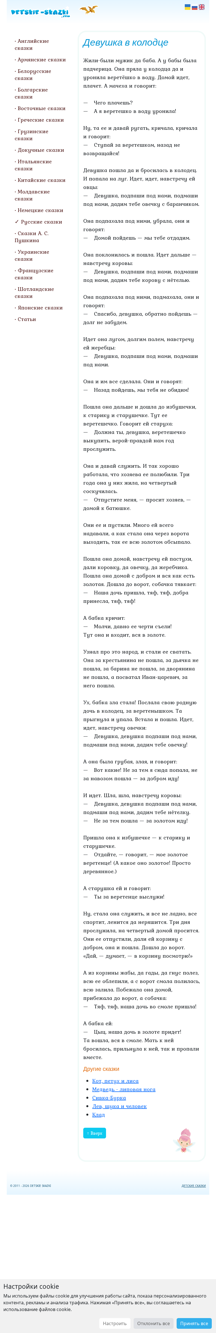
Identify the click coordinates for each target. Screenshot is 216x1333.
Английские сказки (32, 44)
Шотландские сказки (34, 292)
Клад (98, 1114)
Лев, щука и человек (119, 1106)
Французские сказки (34, 274)
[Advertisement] (108, 1263)
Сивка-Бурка (109, 1097)
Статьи (27, 319)
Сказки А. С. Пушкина (32, 236)
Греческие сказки (41, 119)
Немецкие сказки (40, 210)
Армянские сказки (42, 59)
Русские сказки (41, 221)
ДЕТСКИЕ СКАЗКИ (194, 1186)
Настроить (115, 1323)
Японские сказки (40, 307)
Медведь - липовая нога (124, 1089)
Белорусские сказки (33, 74)
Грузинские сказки (31, 134)
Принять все (194, 1323)
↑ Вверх (94, 1133)
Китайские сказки (42, 180)
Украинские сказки (32, 255)
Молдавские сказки (32, 195)
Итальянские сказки (33, 165)
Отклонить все (153, 1323)
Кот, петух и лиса (115, 1080)
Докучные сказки (41, 150)
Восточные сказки (42, 108)
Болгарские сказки (31, 93)
